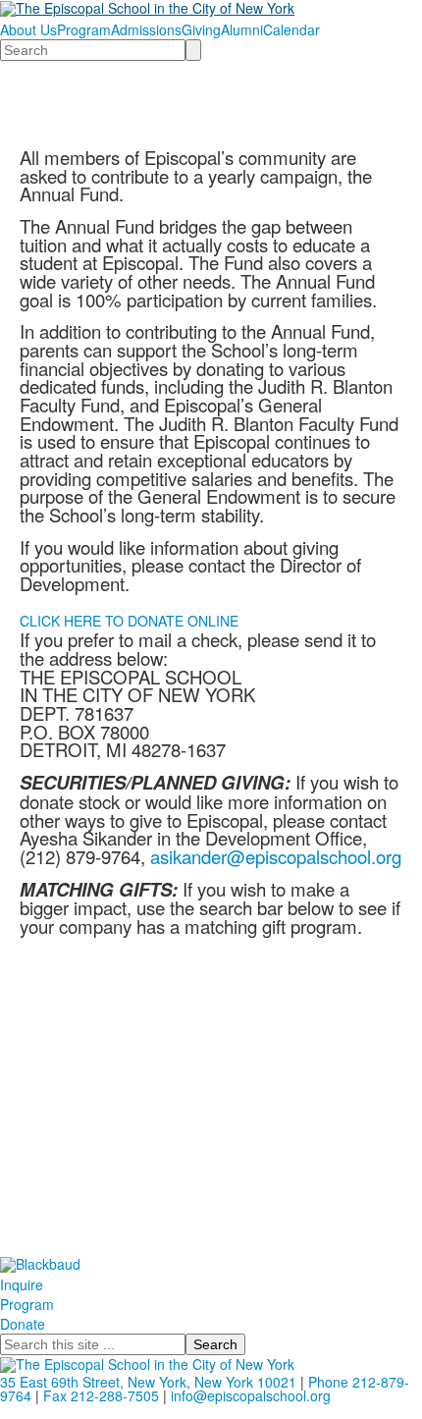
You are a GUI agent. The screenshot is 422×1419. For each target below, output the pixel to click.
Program (84, 29)
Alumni (242, 29)
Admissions (146, 29)
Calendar (291, 29)
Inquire (21, 1284)
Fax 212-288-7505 (101, 1395)
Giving (201, 29)
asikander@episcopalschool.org (275, 856)
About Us (28, 29)
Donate (22, 1324)
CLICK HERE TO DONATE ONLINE (129, 620)
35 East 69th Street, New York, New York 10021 (148, 1382)
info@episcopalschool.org (251, 1395)
